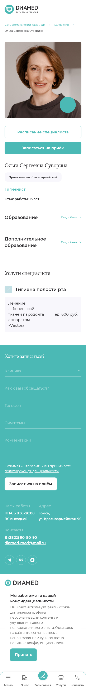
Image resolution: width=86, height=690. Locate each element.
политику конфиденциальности (32, 471)
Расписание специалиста (43, 132)
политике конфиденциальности (37, 643)
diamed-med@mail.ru (25, 543)
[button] (79, 370)
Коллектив (61, 24)
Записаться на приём (43, 148)
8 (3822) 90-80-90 (21, 537)
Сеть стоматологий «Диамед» (25, 24)
